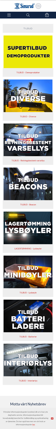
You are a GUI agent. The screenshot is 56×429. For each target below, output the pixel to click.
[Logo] (28, 4)
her (33, 424)
